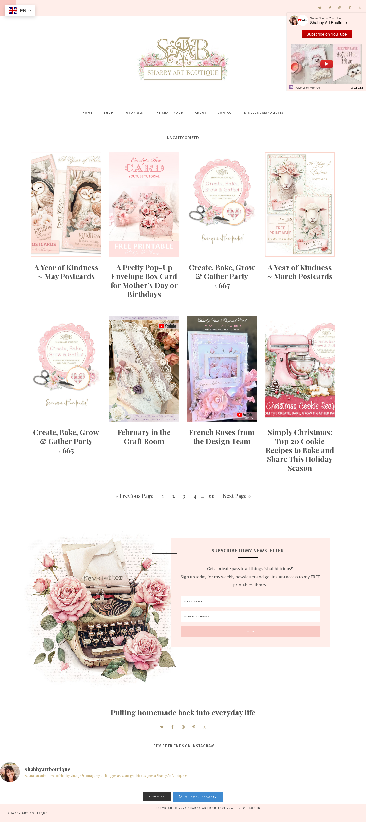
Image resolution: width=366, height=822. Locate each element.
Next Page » (237, 495)
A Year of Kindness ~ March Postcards (300, 271)
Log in (255, 808)
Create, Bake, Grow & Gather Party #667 (222, 276)
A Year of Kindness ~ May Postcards (66, 271)
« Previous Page (134, 495)
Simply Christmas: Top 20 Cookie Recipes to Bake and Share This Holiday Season (300, 450)
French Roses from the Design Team (222, 436)
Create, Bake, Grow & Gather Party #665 (66, 441)
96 (212, 495)
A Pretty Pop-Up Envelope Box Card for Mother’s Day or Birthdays (144, 280)
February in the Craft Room (144, 436)
